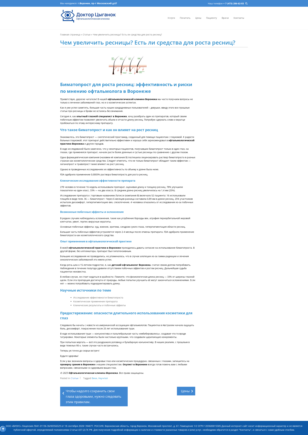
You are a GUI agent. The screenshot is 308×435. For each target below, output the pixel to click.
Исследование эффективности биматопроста (98, 297)
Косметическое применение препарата (95, 301)
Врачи (225, 17)
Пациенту (211, 17)
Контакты (239, 17)
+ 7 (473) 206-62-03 (233, 3)
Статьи (86, 34)
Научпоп (103, 378)
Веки (94, 378)
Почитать (185, 17)
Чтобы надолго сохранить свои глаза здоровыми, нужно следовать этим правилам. (93, 396)
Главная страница (70, 34)
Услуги (171, 17)
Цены (198, 17)
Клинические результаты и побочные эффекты (99, 305)
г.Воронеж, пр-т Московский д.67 (97, 3)
